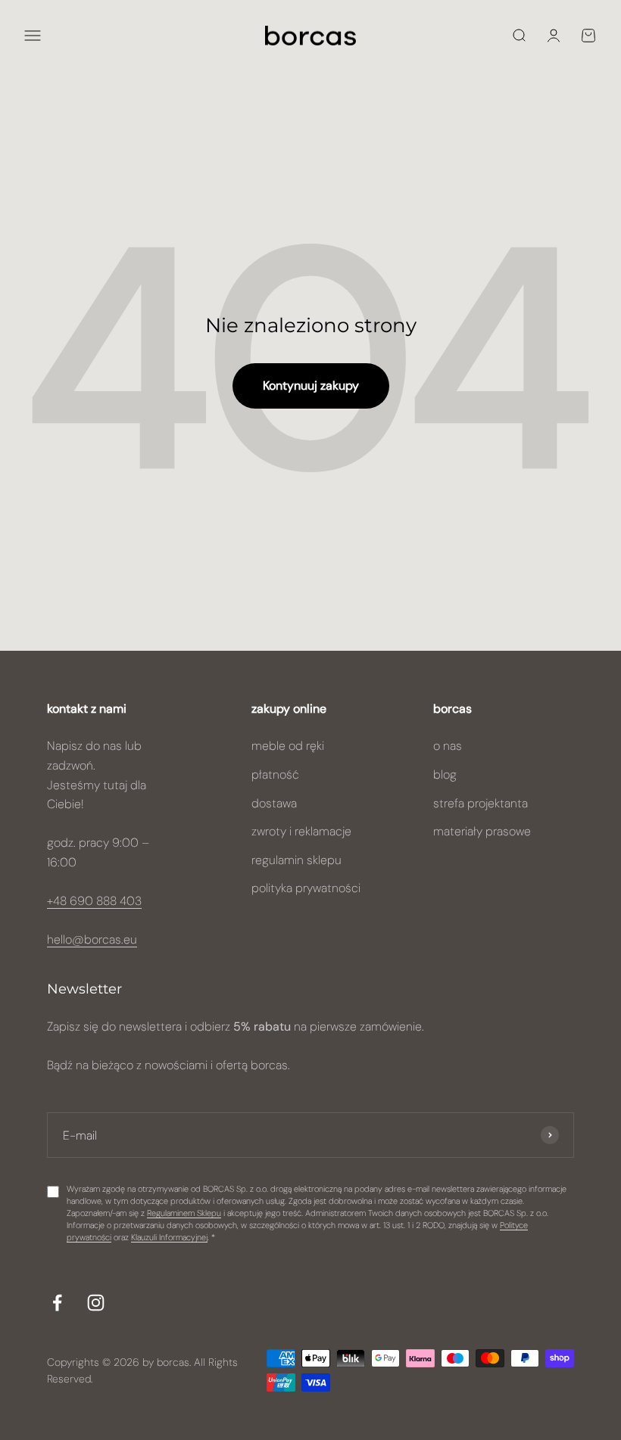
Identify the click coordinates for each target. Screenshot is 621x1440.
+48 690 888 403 (94, 901)
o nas (447, 746)
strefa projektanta (480, 803)
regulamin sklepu (296, 860)
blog (445, 774)
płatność (275, 774)
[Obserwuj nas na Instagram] (96, 1302)
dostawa (274, 803)
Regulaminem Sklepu (184, 1213)
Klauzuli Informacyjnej (169, 1237)
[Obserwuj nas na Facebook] (57, 1302)
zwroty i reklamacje (301, 831)
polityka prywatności (305, 888)
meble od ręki (287, 746)
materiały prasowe (482, 831)
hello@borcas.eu (92, 939)
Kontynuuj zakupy (311, 385)
